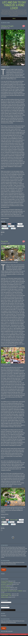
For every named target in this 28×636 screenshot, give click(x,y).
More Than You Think (5, 589)
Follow (3, 569)
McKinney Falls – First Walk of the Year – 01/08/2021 (12, 590)
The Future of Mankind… (6, 593)
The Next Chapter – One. (6, 595)
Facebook (3, 573)
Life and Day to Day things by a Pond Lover (14, 5)
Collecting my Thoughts (7, 26)
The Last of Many (4, 581)
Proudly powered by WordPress (15, 634)
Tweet (3, 519)
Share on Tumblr (14, 519)
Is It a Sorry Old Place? (5, 587)
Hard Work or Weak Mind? (6, 584)
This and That (4, 241)
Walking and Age (4, 597)
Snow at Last (3, 585)
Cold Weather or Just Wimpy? (7, 582)
